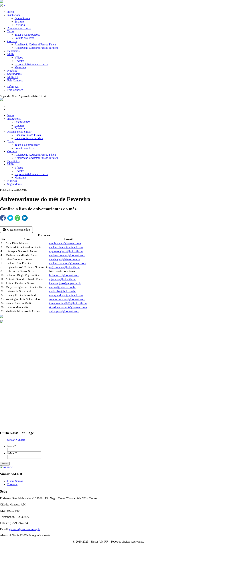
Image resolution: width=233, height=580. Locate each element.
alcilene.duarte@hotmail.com (66, 247)
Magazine (20, 177)
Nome (11, 446)
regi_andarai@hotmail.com (64, 267)
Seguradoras (14, 184)
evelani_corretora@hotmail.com (67, 263)
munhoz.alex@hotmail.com (65, 243)
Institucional (14, 118)
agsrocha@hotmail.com (62, 279)
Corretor (12, 151)
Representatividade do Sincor (31, 174)
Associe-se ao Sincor (19, 131)
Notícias (12, 180)
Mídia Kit (12, 86)
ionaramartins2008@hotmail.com (68, 303)
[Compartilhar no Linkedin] (25, 218)
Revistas (19, 170)
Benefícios (13, 161)
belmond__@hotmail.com (64, 275)
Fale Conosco (15, 89)
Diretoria (20, 128)
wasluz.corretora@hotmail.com (67, 299)
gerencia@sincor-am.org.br (24, 529)
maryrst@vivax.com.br (62, 287)
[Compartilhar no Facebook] (3, 218)
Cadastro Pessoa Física (28, 135)
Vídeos (19, 167)
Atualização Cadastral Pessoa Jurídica (36, 157)
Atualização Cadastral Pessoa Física (35, 154)
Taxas (10, 141)
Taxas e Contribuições (27, 144)
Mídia (10, 164)
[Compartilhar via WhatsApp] (17, 218)
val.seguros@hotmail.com (64, 311)
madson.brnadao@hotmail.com (67, 255)
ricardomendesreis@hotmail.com (68, 307)
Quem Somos (22, 121)
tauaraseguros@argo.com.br (65, 283)
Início (10, 115)
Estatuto (19, 125)
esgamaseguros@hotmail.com (66, 251)
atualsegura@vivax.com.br (64, 259)
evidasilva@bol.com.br (62, 291)
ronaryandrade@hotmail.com (66, 295)
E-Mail (12, 453)
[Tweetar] (10, 218)
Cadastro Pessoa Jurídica (29, 138)
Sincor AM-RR (16, 439)
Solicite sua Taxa (24, 148)
